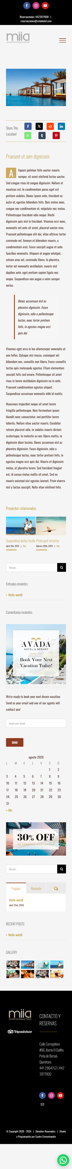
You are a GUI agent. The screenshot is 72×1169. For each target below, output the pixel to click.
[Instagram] (51, 1095)
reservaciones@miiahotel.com (36, 21)
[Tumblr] (42, 135)
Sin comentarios (16, 547)
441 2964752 (48, 1067)
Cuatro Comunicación (45, 1136)
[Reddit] (50, 126)
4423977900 (42, 17)
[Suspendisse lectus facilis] (57, 964)
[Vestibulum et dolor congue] (27, 974)
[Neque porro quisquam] (13, 964)
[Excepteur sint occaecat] (42, 964)
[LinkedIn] (61, 126)
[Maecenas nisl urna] (42, 974)
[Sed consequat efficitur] (57, 974)
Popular (16, 888)
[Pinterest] (56, 135)
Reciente (36, 888)
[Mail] (42, 1104)
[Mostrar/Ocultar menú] (63, 40)
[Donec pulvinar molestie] (13, 974)
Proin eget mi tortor (47, 540)
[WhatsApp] (27, 135)
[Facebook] (28, 126)
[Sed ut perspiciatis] (27, 964)
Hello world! (15, 594)
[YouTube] (60, 1095)
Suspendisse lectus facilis (20, 540)
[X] (39, 126)
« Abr (9, 810)
